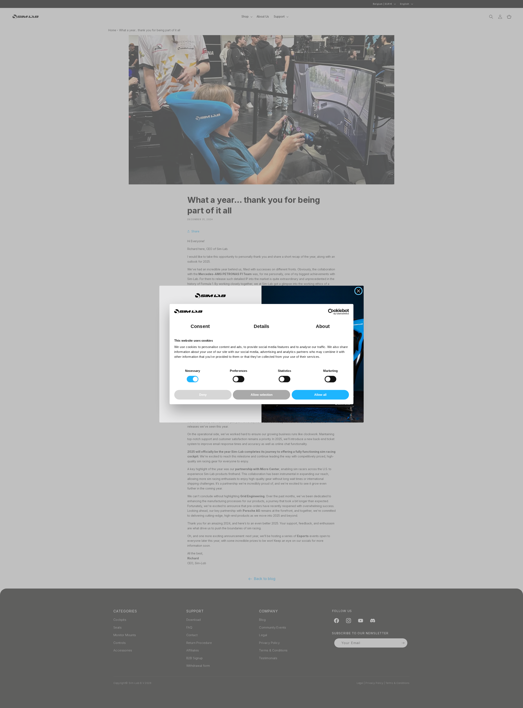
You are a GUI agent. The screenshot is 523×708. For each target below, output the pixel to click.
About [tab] (323, 326)
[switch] (238, 379)
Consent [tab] (200, 326)
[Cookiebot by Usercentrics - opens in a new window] (331, 312)
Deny (203, 395)
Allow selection (262, 395)
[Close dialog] (358, 290)
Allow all (320, 395)
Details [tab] (261, 326)
